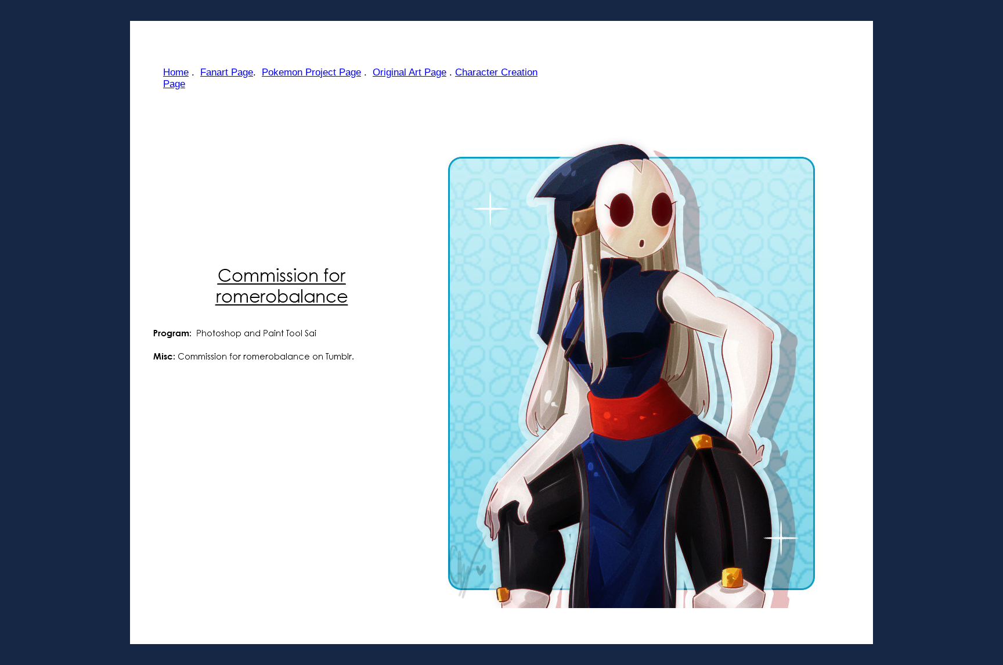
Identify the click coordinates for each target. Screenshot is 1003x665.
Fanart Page (226, 72)
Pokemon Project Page (311, 72)
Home (176, 72)
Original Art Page (409, 72)
